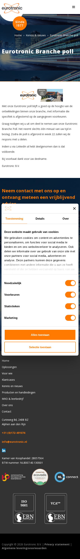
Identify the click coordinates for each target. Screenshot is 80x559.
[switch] (70, 295)
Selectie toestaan (40, 347)
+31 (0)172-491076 (13, 433)
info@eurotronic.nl (14, 441)
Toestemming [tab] (14, 218)
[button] (73, 7)
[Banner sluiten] (74, 208)
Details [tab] (40, 218)
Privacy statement (57, 544)
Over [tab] (66, 218)
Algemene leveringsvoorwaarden (24, 548)
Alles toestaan (40, 334)
